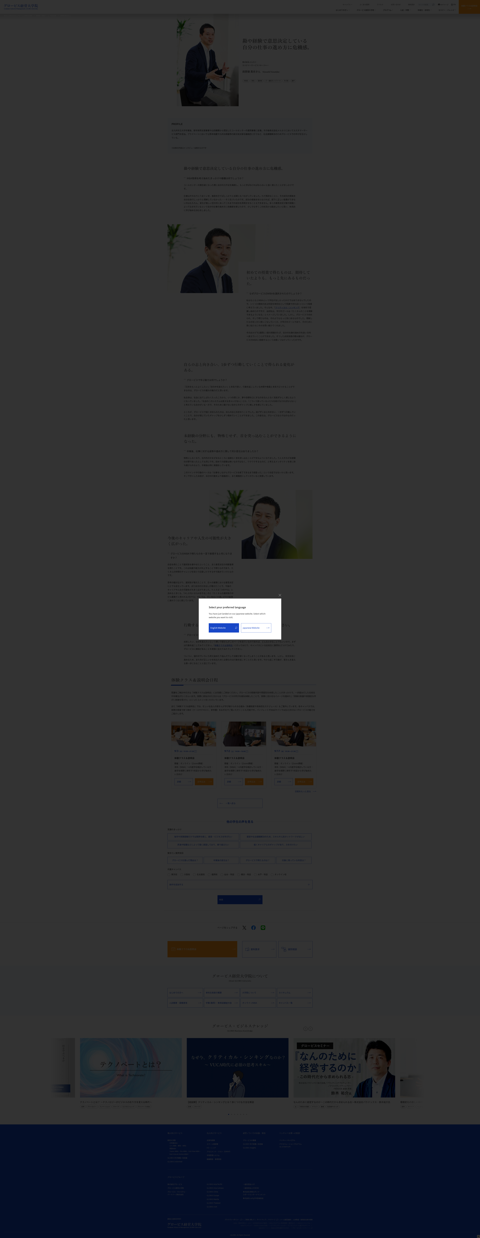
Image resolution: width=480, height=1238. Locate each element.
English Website (218, 628)
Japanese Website (251, 628)
